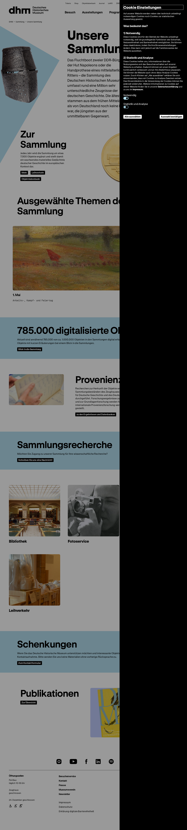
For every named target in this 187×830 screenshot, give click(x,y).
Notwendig (129, 95)
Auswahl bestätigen (171, 116)
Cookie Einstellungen (142, 7)
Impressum (138, 89)
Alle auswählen (133, 116)
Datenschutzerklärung (168, 86)
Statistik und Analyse (135, 103)
